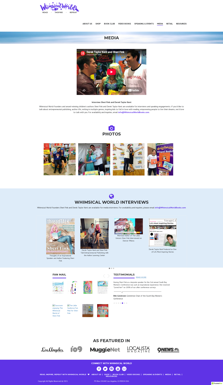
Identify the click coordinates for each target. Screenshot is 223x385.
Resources (181, 23)
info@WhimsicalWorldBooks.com (133, 112)
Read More (141, 277)
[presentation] (38, 127)
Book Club (109, 23)
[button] (109, 268)
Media (160, 23)
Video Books (124, 23)
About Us (87, 23)
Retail (169, 23)
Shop (98, 23)
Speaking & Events (144, 23)
